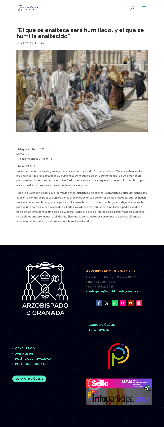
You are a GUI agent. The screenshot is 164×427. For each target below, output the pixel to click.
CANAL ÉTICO (25, 348)
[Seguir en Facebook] (99, 303)
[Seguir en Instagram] (139, 303)
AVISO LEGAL (24, 353)
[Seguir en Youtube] (131, 303)
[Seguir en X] (107, 303)
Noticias (39, 43)
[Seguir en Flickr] (123, 303)
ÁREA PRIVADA (99, 330)
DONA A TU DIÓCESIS (29, 378)
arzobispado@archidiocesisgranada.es (113, 291)
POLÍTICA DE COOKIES (31, 364)
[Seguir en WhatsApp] (115, 303)
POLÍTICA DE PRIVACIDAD (33, 359)
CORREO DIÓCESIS (102, 325)
